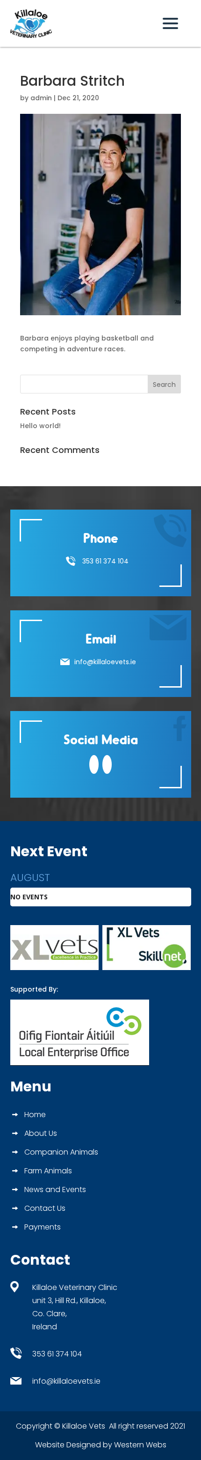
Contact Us (44, 1209)
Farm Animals (48, 1172)
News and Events (55, 1190)
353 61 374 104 (105, 561)
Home (35, 1116)
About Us (40, 1134)
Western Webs (140, 1444)
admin (41, 98)
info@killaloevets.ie (105, 662)
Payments (42, 1228)
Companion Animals (61, 1153)
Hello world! (40, 425)
